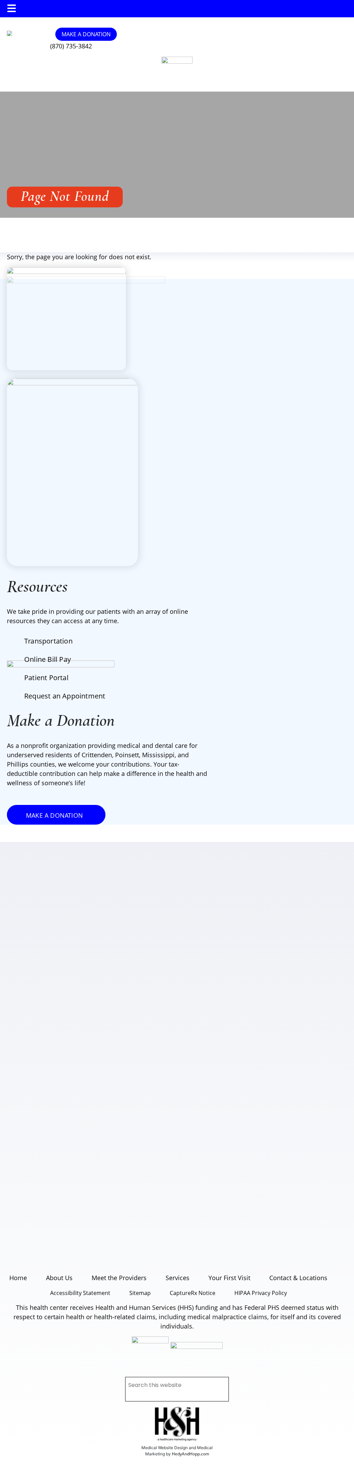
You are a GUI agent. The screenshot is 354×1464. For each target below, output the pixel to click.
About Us (59, 1278)
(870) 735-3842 (71, 46)
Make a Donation (86, 34)
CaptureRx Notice (192, 1293)
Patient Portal (46, 677)
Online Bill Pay (47, 659)
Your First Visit (229, 1278)
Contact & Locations (298, 1278)
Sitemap (140, 1293)
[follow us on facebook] (26, 33)
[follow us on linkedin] (32, 33)
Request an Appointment (64, 696)
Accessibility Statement (80, 1293)
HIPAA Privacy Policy (260, 1293)
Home (18, 1278)
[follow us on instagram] (21, 33)
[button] (12, 8)
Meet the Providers (119, 1278)
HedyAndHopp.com (190, 1454)
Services (177, 1278)
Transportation (48, 641)
